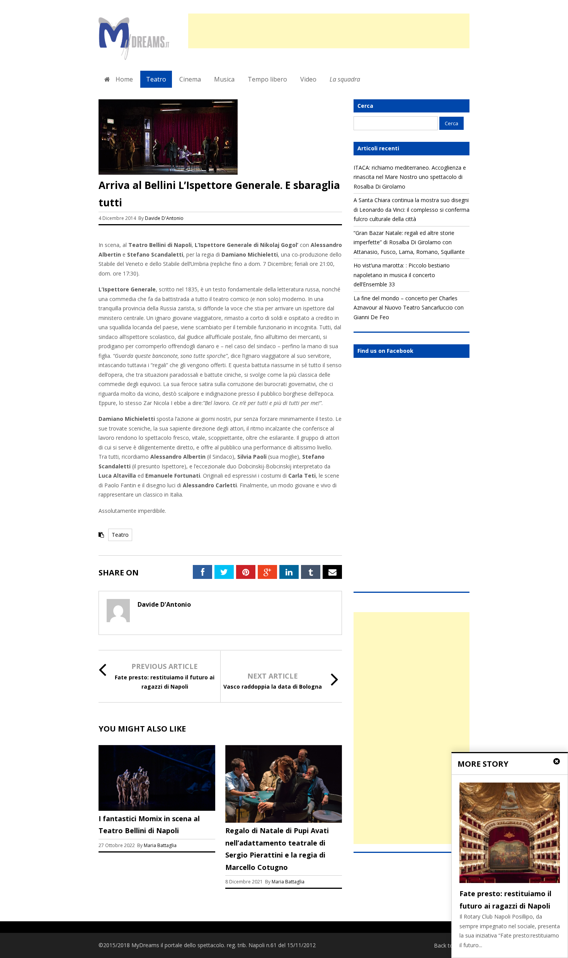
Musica (224, 79)
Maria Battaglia (160, 845)
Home (123, 79)
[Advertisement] (328, 31)
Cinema (190, 79)
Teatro (156, 79)
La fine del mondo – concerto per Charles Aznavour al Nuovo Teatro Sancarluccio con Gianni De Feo (409, 307)
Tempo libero (267, 79)
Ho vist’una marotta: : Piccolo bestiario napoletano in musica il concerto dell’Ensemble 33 (402, 275)
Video (308, 79)
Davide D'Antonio (164, 218)
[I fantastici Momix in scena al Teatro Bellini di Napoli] (157, 808)
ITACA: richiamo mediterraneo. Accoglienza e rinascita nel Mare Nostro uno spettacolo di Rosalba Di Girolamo (410, 177)
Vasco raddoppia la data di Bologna (272, 686)
